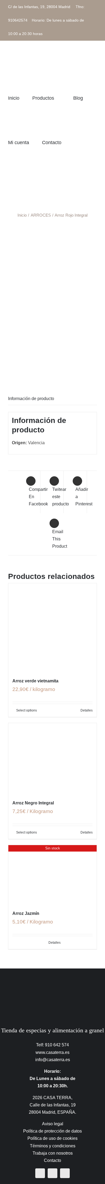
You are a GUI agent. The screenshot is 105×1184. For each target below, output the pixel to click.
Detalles (86, 710)
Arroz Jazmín (25, 913)
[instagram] (52, 1173)
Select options (26, 710)
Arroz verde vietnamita (35, 681)
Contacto (52, 1160)
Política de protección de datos (52, 1131)
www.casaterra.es (52, 1052)
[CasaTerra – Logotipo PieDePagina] (52, 983)
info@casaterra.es (52, 1059)
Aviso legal (52, 1123)
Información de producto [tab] (31, 398)
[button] (10, 187)
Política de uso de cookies (52, 1138)
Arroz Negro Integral (33, 803)
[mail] (65, 1173)
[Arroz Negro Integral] (52, 758)
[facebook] (40, 1173)
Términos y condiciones (52, 1146)
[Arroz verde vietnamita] (52, 627)
